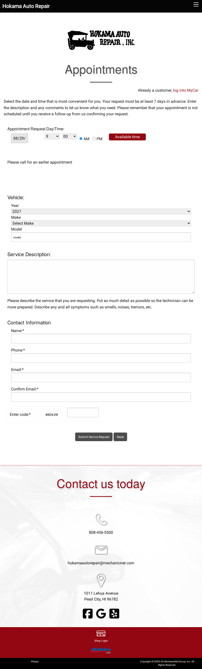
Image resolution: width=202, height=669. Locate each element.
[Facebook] (88, 613)
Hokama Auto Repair (26, 6)
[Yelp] (114, 613)
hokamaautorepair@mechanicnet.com (101, 563)
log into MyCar (185, 90)
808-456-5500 (101, 532)
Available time (127, 136)
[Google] (101, 613)
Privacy (35, 661)
